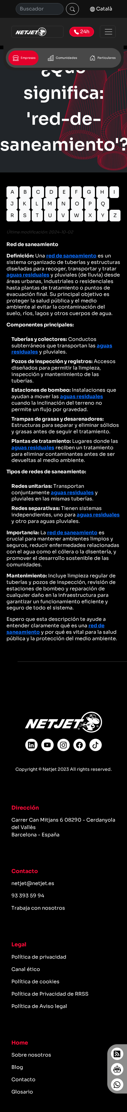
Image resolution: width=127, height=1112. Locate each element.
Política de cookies (35, 981)
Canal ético (25, 969)
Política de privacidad (38, 957)
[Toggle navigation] (108, 32)
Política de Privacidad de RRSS (49, 994)
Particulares (106, 58)
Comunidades (66, 58)
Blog (17, 1067)
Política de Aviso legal (39, 1006)
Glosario (22, 1092)
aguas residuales (27, 275)
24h (84, 31)
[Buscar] (72, 9)
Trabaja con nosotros (38, 908)
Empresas (27, 58)
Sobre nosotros (31, 1055)
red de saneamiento (71, 256)
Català (103, 9)
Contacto (23, 1079)
